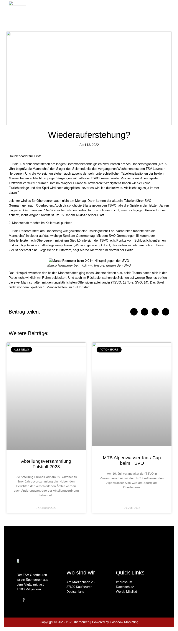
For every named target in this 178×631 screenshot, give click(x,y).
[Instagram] (33, 600)
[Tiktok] (42, 600)
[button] (125, 10)
